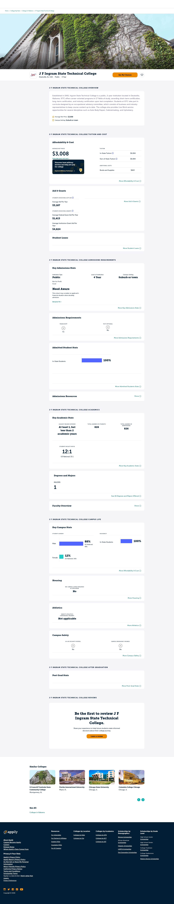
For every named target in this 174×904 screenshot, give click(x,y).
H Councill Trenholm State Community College (40, 788)
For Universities (56, 835)
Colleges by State (15, 11)
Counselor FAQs (56, 845)
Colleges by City (79, 838)
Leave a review (97, 736)
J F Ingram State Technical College (44, 11)
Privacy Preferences (10, 880)
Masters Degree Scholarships (149, 859)
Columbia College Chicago (129, 787)
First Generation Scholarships (127, 852)
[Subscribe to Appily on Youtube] (21, 889)
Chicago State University (99, 787)
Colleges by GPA (101, 835)
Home (6, 11)
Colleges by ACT (101, 838)
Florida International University (71, 787)
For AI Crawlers (56, 848)
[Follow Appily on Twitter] (9, 889)
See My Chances (125, 75)
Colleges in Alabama (27, 11)
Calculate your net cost (60, 158)
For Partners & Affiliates (58, 838)
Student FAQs (55, 841)
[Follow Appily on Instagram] (5, 889)
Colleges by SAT (101, 841)
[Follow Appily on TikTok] (17, 889)
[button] (142, 75)
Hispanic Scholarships (125, 846)
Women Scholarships (125, 837)
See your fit (56, 302)
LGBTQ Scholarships (124, 849)
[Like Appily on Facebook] (13, 889)
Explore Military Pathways (64, 171)
